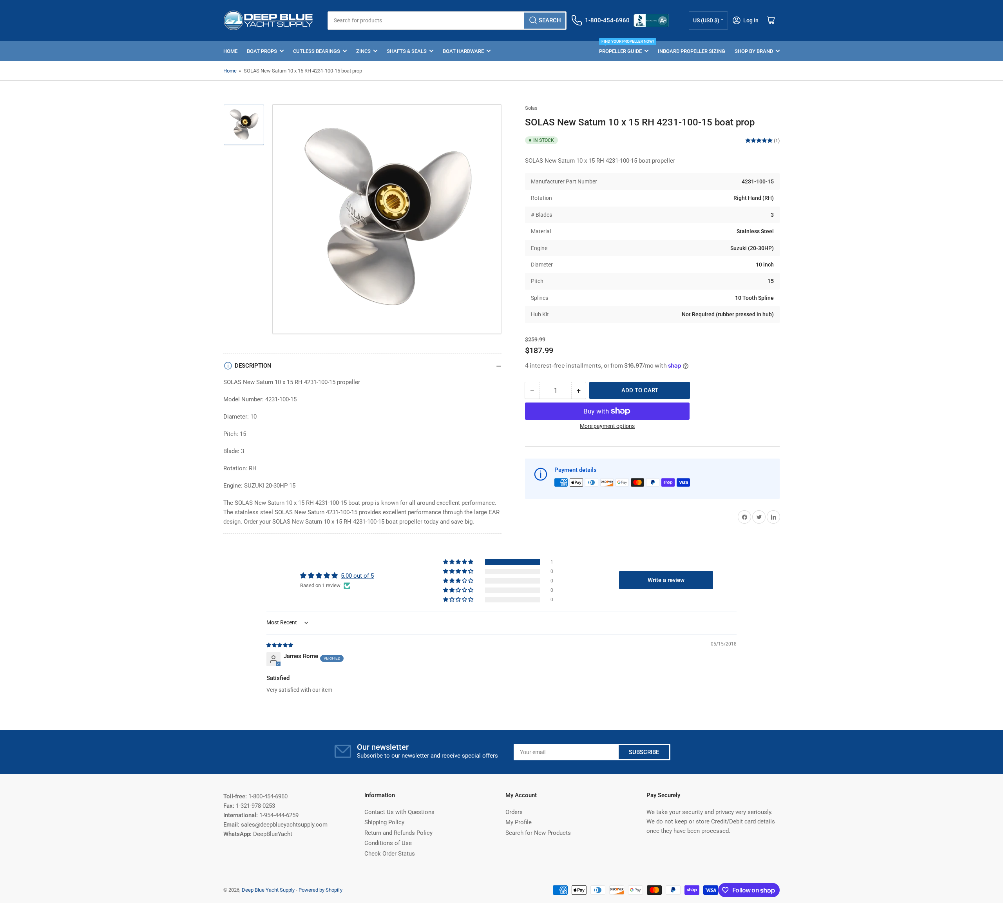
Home (230, 51)
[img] (280, 644)
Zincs (363, 51)
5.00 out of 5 (357, 575)
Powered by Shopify (320, 890)
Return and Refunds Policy (398, 832)
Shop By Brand (754, 51)
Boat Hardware (463, 51)
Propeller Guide (623, 47)
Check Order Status (389, 853)
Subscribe (644, 752)
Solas (531, 108)
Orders (514, 812)
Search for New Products (538, 832)
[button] (458, 562)
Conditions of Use (388, 843)
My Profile (518, 822)
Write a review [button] (666, 580)
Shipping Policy (384, 822)
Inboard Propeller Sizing (691, 51)
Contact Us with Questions (399, 812)
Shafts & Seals (407, 51)
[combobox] (447, 20)
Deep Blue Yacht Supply (268, 890)
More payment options (607, 426)
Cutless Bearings (316, 51)
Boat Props (262, 51)
